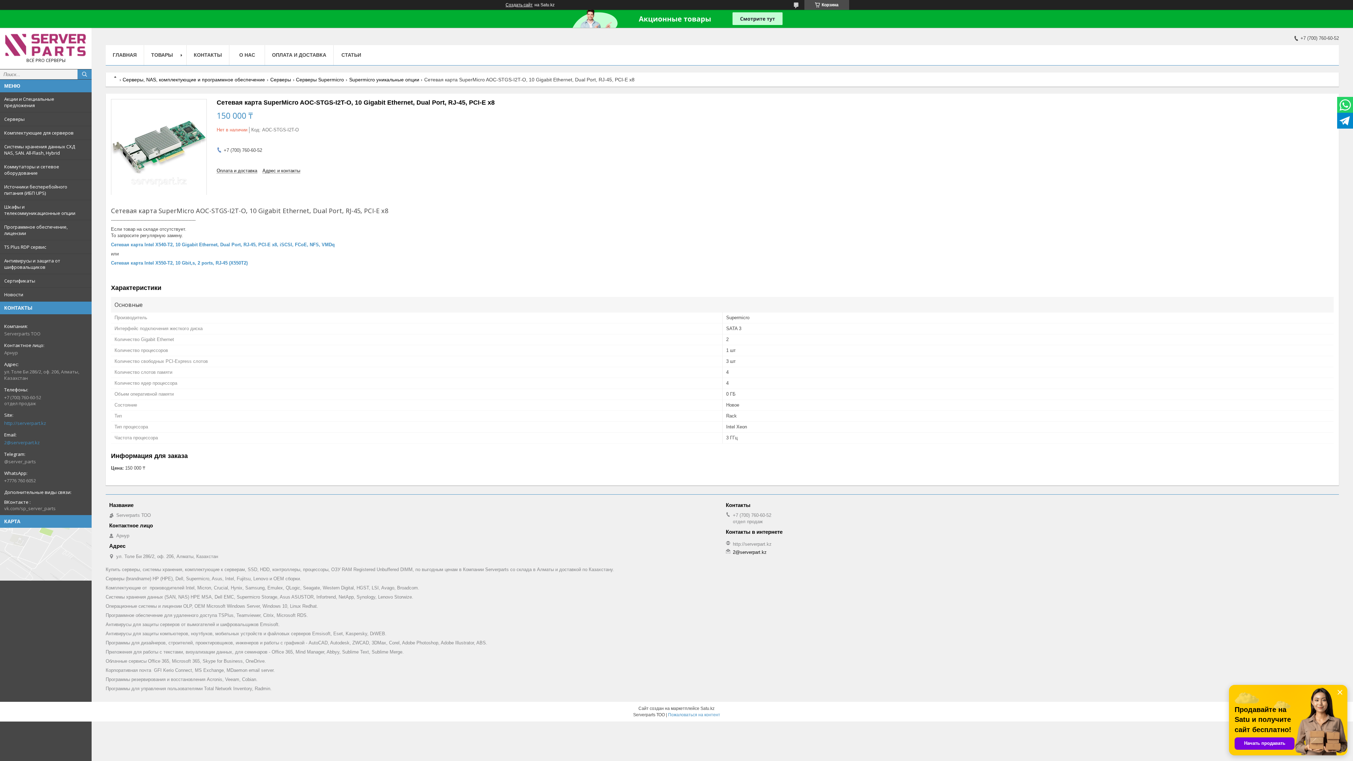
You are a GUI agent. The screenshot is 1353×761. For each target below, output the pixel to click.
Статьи (351, 55)
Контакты (208, 55)
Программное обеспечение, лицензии (36, 230)
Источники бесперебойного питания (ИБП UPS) (35, 190)
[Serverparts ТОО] (45, 45)
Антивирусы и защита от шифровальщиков (32, 264)
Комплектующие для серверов (39, 133)
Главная (125, 55)
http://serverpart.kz (25, 423)
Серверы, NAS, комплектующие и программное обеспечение (194, 79)
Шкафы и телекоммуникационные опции (39, 210)
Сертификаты (19, 281)
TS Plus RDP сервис (25, 247)
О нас (247, 55)
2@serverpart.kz (22, 442)
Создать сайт (519, 4)
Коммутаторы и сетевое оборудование (31, 169)
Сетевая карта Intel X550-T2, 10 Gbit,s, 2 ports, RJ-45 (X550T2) (179, 263)
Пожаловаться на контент (694, 714)
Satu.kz (707, 708)
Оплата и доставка (299, 55)
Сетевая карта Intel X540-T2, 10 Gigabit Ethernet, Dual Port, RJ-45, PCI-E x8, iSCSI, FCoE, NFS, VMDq (223, 244)
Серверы (14, 119)
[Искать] (85, 74)
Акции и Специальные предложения (29, 102)
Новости (13, 294)
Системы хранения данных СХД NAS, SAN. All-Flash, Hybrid (39, 149)
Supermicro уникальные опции (384, 79)
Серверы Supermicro (320, 79)
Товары (162, 55)
